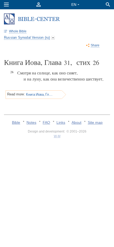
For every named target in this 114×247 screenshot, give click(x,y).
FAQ (46, 122)
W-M (57, 136)
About (76, 122)
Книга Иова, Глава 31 (39, 94)
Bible (16, 122)
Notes (31, 122)
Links (60, 122)
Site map (95, 122)
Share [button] (95, 45)
